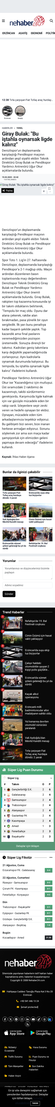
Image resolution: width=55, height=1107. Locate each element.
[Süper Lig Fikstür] (51, 857)
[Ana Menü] (3, 20)
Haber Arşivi (14, 1075)
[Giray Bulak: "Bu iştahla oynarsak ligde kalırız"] (27, 185)
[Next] (50, 1019)
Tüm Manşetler (15, 1066)
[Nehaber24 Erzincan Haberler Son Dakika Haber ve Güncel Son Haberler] (27, 21)
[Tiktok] (38, 1019)
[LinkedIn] (27, 1019)
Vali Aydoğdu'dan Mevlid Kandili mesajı (13, 520)
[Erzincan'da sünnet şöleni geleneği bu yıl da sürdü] (14, 534)
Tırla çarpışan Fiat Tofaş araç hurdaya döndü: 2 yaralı (27, 99)
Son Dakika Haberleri (36, 1068)
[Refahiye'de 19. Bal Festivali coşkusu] (41, 534)
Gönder (9, 593)
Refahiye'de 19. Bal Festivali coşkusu (38, 544)
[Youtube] (33, 1019)
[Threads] (44, 1019)
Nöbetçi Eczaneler (11, 1049)
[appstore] (14, 1033)
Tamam (35, 1103)
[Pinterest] (16, 1019)
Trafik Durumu (15, 1056)
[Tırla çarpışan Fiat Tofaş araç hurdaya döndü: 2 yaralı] (14, 483)
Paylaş (9, 190)
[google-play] (40, 1033)
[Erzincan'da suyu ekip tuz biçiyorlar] (41, 483)
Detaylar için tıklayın (27, 846)
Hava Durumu (40, 1047)
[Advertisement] (27, 67)
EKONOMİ (36, 33)
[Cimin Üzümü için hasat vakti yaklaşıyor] (41, 510)
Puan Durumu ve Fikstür (39, 1058)
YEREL (19, 128)
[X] (10, 1019)
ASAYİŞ (22, 33)
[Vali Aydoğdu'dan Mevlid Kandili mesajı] (14, 510)
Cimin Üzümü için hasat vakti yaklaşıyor (40, 520)
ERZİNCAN (8, 33)
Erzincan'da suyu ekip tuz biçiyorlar (39, 494)
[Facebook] (4, 1019)
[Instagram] (21, 1019)
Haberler (7, 128)
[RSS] (27, 1024)
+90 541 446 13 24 (29, 1001)
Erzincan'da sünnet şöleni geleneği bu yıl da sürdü (14, 546)
